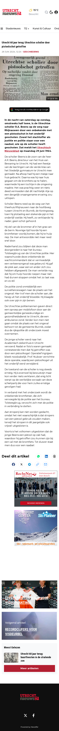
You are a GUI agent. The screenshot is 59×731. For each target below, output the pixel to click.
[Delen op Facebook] (13, 464)
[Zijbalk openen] (1, 28)
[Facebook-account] (33, 715)
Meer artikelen (29, 668)
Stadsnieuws (13, 28)
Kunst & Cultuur (42, 28)
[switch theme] (51, 12)
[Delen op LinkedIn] (46, 456)
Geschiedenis (31, 51)
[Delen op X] (21, 464)
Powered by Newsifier (29, 727)
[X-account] (25, 715)
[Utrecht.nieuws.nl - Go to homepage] (29, 697)
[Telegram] (29, 464)
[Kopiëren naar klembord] (37, 464)
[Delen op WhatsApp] (38, 456)
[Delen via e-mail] (45, 464)
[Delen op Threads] (54, 456)
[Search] (46, 12)
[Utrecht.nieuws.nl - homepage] (12, 12)
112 (25, 28)
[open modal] (56, 12)
